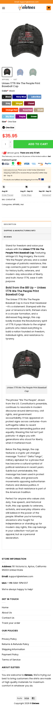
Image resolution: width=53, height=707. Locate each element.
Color (5, 90)
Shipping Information (13, 649)
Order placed (7, 195)
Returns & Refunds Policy (15, 644)
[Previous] (6, 41)
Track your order (11, 622)
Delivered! (46, 195)
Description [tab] (10, 224)
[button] (3, 8)
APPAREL (5, 79)
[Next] (47, 41)
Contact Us (8, 617)
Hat (15, 79)
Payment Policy (10, 654)
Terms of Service (11, 659)
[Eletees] (26, 8)
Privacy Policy (9, 638)
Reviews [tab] (8, 237)
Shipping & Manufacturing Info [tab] (19, 230)
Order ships (26, 195)
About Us (7, 612)
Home (5, 607)
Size (4, 121)
